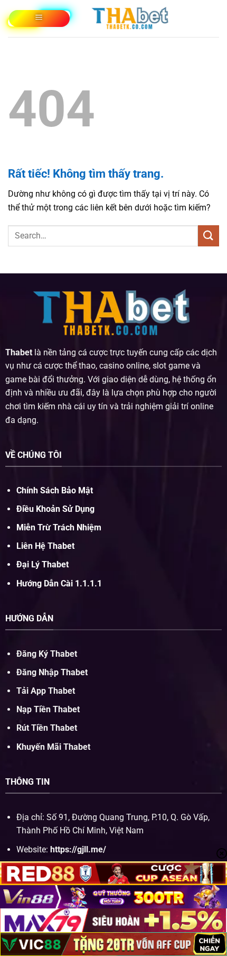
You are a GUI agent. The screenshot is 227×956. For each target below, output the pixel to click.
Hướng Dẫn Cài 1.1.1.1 (59, 583)
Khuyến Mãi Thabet (53, 747)
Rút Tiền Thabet (46, 728)
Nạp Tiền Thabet (48, 709)
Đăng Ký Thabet (46, 654)
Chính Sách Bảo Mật (54, 490)
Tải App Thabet (45, 691)
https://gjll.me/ (78, 849)
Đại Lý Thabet (42, 564)
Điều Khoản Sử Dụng (55, 509)
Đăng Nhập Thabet (52, 672)
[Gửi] (208, 235)
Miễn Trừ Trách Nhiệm (58, 527)
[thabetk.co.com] (131, 18)
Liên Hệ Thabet (45, 546)
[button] (39, 18)
